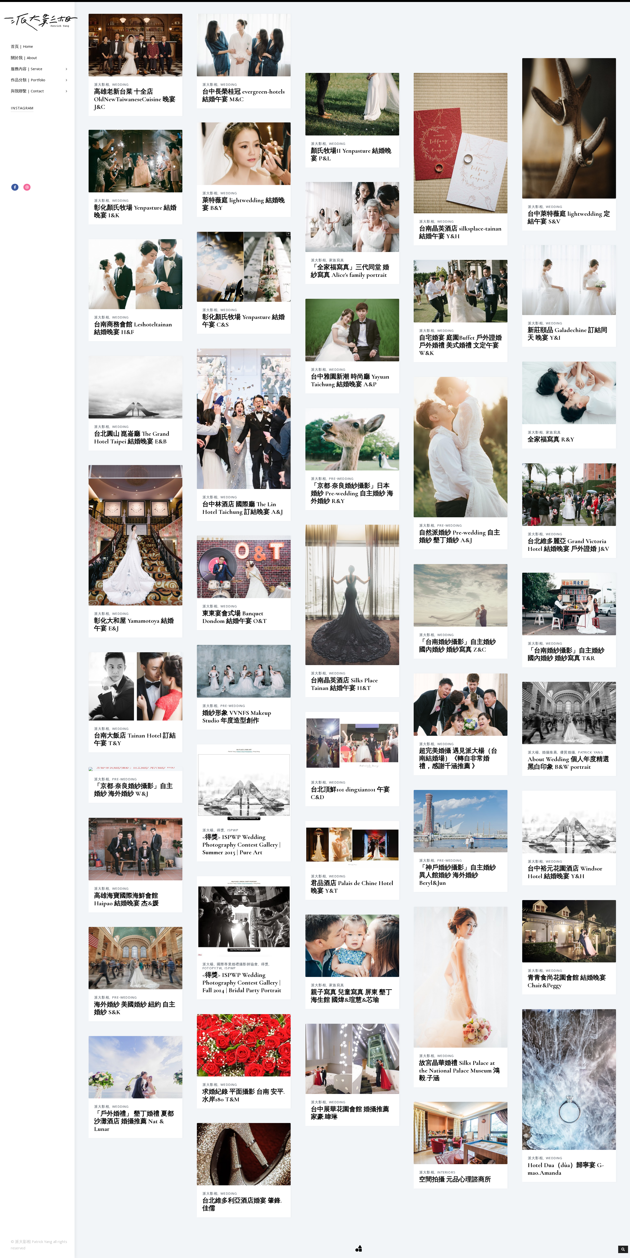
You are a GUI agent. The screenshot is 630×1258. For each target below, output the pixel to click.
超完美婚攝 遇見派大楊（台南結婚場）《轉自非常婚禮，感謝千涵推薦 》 (458, 758)
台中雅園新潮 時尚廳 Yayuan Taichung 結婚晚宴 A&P (350, 380)
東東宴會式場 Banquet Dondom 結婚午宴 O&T (234, 617)
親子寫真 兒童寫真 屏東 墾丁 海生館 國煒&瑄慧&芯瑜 (351, 996)
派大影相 (101, 85)
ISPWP (232, 830)
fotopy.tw (212, 968)
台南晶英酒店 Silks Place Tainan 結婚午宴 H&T (344, 684)
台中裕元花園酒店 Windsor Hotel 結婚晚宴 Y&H (565, 872)
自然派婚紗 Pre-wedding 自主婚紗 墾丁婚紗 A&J (459, 536)
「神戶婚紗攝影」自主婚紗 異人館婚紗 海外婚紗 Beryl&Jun (457, 875)
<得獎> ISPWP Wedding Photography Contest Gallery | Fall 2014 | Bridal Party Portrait (241, 982)
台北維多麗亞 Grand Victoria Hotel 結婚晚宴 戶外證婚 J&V (568, 545)
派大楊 (533, 752)
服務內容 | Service (26, 69)
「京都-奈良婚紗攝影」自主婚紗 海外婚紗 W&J (133, 789)
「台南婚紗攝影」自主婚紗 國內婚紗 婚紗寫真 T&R (566, 654)
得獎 (220, 830)
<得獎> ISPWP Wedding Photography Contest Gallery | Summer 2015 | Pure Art (241, 844)
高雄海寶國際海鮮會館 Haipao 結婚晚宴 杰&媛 (126, 899)
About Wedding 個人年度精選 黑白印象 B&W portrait (568, 763)
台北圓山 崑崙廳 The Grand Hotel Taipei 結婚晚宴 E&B (131, 437)
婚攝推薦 (549, 752)
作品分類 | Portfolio (28, 80)
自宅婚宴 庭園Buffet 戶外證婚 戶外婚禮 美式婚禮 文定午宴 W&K (460, 345)
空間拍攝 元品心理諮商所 (455, 1179)
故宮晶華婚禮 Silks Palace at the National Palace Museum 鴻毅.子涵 (459, 1070)
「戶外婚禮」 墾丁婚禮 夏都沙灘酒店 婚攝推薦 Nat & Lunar (134, 1121)
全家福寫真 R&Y (551, 439)
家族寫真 (336, 260)
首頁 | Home (22, 47)
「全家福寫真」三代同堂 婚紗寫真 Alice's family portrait (350, 271)
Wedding (120, 85)
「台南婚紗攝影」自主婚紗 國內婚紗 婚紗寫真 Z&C (457, 645)
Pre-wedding (449, 526)
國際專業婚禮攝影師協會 (237, 964)
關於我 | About (24, 58)
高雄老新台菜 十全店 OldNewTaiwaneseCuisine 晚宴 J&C (134, 99)
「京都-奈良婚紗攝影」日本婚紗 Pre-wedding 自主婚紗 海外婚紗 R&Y (352, 493)
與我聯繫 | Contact (27, 91)
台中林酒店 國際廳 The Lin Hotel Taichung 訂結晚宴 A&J (242, 508)
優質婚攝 (567, 752)
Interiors (446, 1172)
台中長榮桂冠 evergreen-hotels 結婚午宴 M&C (243, 95)
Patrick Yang (590, 752)
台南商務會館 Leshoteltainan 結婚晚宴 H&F (133, 328)
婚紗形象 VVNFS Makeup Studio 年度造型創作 (236, 716)
